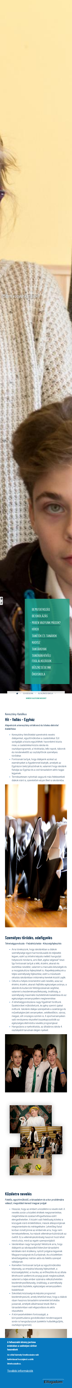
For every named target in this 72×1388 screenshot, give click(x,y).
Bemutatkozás (41, 609)
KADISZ (36, 642)
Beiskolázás (40, 616)
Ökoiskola (38, 674)
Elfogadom (53, 1382)
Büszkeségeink (41, 667)
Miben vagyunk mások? (46, 623)
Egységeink (28, 693)
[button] (31, 1120)
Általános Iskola (45, 693)
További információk (20, 1371)
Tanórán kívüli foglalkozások (41, 658)
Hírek (35, 629)
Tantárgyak (39, 649)
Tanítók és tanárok (44, 636)
